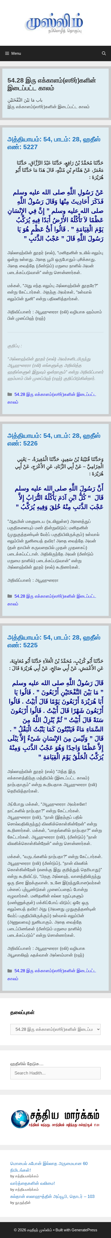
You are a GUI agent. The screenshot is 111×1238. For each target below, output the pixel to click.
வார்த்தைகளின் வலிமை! (32, 1183)
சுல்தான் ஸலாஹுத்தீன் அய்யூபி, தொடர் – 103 (52, 1196)
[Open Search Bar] (104, 53)
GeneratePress (84, 1230)
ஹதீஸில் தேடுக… (27, 1063)
